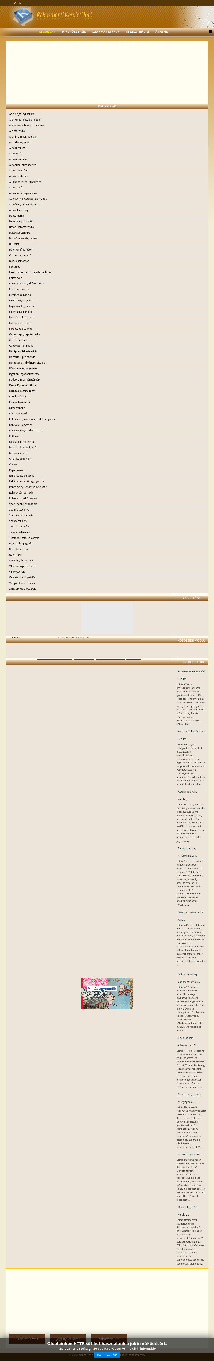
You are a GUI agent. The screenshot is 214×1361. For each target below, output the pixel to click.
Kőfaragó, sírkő (18, 413)
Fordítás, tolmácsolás (21, 317)
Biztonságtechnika (20, 232)
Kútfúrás (14, 436)
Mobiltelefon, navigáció (22, 447)
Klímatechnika (17, 407)
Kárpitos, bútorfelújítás (22, 390)
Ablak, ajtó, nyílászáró (21, 114)
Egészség (14, 266)
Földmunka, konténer (21, 311)
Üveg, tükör (16, 554)
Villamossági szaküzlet (22, 566)
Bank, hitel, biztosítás (21, 221)
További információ (142, 1349)
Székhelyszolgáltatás (21, 515)
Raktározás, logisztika (21, 475)
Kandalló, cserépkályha (22, 385)
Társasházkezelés (19, 532)
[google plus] (20, 2)
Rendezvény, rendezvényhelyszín (28, 487)
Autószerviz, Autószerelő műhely (28, 198)
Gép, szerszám (18, 340)
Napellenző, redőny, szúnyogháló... (189, 1098)
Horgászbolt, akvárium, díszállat (27, 362)
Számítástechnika (19, 509)
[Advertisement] (107, 72)
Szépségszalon (18, 520)
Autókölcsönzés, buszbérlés (25, 181)
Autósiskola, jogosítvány (23, 193)
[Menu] (209, 31)
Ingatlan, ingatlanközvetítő (24, 374)
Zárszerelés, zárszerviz (22, 588)
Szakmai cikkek (106, 32)
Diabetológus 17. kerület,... (188, 1210)
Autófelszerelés (18, 159)
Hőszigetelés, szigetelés (23, 368)
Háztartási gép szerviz (22, 357)
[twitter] (15, 2)
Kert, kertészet (17, 396)
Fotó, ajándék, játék (20, 323)
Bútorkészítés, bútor (21, 249)
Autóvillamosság (18, 210)
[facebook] (10, 2)
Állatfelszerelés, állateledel (25, 119)
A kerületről (74, 32)
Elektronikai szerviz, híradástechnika (30, 272)
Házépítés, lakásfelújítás (23, 351)
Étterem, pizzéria (19, 289)
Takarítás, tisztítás (19, 526)
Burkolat (14, 244)
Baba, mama (16, 215)
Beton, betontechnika (21, 227)
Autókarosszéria (18, 170)
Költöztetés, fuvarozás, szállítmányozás (32, 419)
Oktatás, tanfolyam (20, 458)
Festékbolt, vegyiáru (20, 300)
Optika (13, 464)
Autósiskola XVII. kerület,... (187, 795)
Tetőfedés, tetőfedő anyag (24, 537)
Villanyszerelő (17, 571)
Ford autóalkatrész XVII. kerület (191, 735)
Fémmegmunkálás (20, 294)
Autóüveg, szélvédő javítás (24, 204)
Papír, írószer (17, 470)
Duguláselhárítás (19, 260)
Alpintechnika (17, 130)
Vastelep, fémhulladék (22, 560)
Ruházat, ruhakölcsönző (23, 498)
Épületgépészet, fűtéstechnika (26, 283)
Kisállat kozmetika (19, 402)
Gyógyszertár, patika (21, 345)
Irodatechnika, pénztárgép (24, 379)
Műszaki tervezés (19, 453)
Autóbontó (15, 153)
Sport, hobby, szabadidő (23, 504)
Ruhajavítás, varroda (21, 492)
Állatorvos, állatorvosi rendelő (26, 125)
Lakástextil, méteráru (21, 441)
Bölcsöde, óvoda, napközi (23, 238)
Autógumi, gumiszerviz (22, 164)
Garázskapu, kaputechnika (24, 334)
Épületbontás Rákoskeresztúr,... (188, 1041)
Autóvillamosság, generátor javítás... (189, 977)
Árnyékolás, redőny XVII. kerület (192, 675)
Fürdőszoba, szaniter (21, 328)
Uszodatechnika (18, 549)
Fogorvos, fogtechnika (22, 306)
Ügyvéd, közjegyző (20, 543)
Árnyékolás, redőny (20, 142)
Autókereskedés (18, 176)
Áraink (161, 32)
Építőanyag (15, 277)
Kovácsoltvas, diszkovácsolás (26, 430)
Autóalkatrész (17, 147)
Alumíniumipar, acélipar (23, 136)
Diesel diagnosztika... (190, 1154)
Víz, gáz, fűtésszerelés (22, 583)
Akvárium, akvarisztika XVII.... (191, 915)
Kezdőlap (47, 32)
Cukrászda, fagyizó (20, 255)
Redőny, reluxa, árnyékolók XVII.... (188, 851)
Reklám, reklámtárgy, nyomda (26, 481)
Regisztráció (137, 32)
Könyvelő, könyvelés (20, 424)
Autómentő (15, 187)
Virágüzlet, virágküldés (22, 577)
